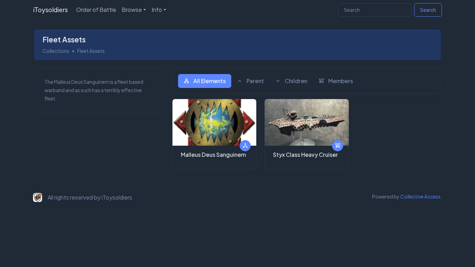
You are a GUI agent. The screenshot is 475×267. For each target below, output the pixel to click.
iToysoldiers (50, 10)
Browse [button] (132, 9)
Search (428, 10)
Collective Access (420, 196)
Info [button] (157, 9)
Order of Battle (96, 9)
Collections (55, 51)
